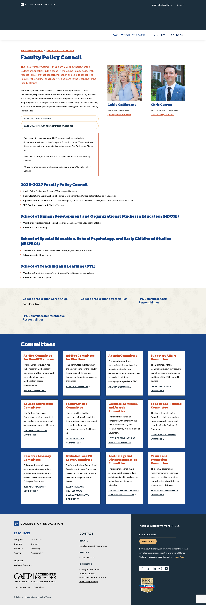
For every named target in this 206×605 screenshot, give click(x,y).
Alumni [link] (17, 552)
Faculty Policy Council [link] (130, 35)
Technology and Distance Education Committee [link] (123, 492)
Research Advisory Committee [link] (35, 489)
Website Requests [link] (23, 565)
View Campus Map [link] (88, 581)
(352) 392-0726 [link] (87, 557)
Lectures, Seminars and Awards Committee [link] (122, 440)
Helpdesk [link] (18, 560)
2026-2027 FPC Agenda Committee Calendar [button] (48, 125)
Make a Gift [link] (37, 539)
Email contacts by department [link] (93, 545)
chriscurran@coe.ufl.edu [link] (162, 114)
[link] (38, 5)
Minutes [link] (159, 35)
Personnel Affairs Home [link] (161, 5)
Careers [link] (35, 543)
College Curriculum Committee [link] (35, 432)
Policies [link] (177, 35)
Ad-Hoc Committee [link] (35, 390)
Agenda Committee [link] (119, 387)
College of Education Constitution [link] (45, 298)
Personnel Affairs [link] (32, 51)
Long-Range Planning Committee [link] (163, 436)
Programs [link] (19, 539)
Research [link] (18, 548)
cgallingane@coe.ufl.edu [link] (119, 114)
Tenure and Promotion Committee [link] (164, 492)
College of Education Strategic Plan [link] (104, 298)
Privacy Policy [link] (39, 587)
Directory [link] (35, 548)
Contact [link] (180, 5)
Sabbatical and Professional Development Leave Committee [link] (77, 493)
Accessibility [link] (37, 552)
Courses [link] (18, 543)
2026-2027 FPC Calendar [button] (37, 118)
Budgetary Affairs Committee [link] (162, 388)
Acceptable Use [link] (23, 587)
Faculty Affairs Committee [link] (75, 440)
